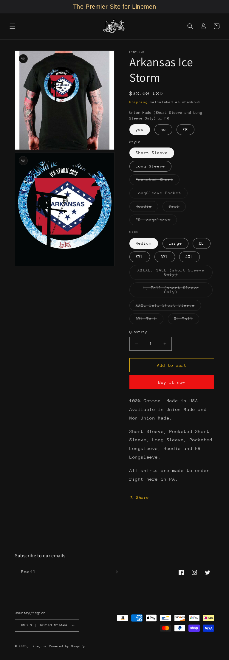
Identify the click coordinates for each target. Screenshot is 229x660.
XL (201, 243)
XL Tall (186, 320)
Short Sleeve (152, 152)
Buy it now (171, 382)
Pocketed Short (158, 181)
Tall (177, 208)
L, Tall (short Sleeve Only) (175, 291)
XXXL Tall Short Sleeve (168, 307)
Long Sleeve (150, 166)
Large (175, 243)
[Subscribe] (115, 572)
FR (185, 129)
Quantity (138, 332)
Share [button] (142, 497)
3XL (165, 256)
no (163, 129)
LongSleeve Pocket (162, 194)
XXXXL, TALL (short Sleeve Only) (172, 274)
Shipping (138, 102)
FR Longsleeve (156, 221)
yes (140, 129)
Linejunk (39, 646)
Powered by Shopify (67, 646)
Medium (144, 243)
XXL (140, 256)
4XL (189, 256)
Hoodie (147, 208)
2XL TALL (149, 320)
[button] (12, 26)
